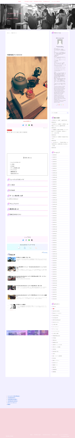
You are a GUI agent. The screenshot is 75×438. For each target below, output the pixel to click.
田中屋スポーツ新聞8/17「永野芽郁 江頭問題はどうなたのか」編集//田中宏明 (60, 125)
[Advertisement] (27, 44)
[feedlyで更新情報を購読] (30, 248)
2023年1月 (55, 251)
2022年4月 (55, 271)
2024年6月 (55, 213)
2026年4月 (55, 163)
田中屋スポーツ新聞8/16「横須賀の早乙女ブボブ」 (60, 137)
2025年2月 (55, 195)
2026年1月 (55, 170)
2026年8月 (55, 154)
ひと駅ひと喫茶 (55, 333)
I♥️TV (54, 308)
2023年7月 (55, 238)
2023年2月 (55, 249)
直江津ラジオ (10, 130)
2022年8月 (55, 262)
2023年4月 (55, 244)
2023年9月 (55, 233)
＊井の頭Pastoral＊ (11, 397)
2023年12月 (55, 226)
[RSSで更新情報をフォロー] (36, 248)
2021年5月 (55, 296)
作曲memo (55, 340)
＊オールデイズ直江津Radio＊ (14, 396)
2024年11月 (55, 202)
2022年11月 (55, 256)
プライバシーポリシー (12, 402)
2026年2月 (55, 168)
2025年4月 (55, 190)
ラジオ (22, 132)
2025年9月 (55, 179)
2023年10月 (55, 231)
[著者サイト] (19, 248)
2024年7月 (55, 211)
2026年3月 (55, 166)
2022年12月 (55, 253)
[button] (68, 113)
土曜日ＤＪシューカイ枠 (57, 344)
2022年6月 (55, 267)
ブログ (19, 132)
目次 (26, 157)
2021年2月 (55, 298)
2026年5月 (55, 161)
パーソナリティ (14, 132)
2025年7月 (55, 184)
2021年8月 (55, 289)
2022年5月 (55, 269)
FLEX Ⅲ (54, 306)
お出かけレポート (56, 322)
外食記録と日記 (55, 351)
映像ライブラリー (56, 360)
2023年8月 (55, 235)
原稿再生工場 (55, 342)
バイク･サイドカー (56, 331)
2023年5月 (55, 242)
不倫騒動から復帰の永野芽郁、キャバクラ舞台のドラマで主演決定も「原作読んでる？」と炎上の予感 (60, 131)
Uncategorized (55, 317)
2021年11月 (55, 283)
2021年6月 (55, 294)
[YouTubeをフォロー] (24, 248)
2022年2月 (55, 276)
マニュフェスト (14, 169)
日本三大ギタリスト (15, 173)
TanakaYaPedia (55, 315)
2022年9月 (55, 260)
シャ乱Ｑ (12, 164)
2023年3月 (55, 247)
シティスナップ (55, 326)
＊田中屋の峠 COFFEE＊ (13, 401)
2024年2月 (55, 222)
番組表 (9, 404)
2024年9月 (55, 206)
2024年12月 (55, 199)
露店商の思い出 (14, 171)
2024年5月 (55, 215)
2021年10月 (55, 285)
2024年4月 (55, 217)
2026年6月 (55, 159)
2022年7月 (55, 265)
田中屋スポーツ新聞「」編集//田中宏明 (60, 120)
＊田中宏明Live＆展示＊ (12, 399)
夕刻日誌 (54, 349)
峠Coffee (54, 358)
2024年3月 (55, 220)
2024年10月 (55, 204)
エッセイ (9, 132)
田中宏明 (25, 132)
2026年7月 (55, 157)
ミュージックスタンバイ (15, 162)
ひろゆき (12, 166)
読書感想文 (55, 369)
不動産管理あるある (56, 335)
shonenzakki (60, 46)
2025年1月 (55, 197)
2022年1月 (55, 278)
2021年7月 (55, 292)
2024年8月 (55, 208)
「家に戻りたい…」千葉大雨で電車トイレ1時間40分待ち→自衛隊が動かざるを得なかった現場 (60, 144)
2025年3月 (55, 193)
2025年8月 (55, 181)
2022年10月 (55, 258)
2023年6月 (55, 240)
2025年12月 (55, 172)
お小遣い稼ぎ (55, 324)
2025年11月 (55, 175)
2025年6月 (55, 186)
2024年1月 (55, 224)
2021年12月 (55, 280)
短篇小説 (54, 367)
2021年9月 (55, 287)
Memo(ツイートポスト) (57, 313)
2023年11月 (55, 229)
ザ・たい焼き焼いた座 (15, 167)
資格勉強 (54, 371)
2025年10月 (55, 177)
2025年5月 (55, 188)
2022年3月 (55, 274)
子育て (54, 353)
